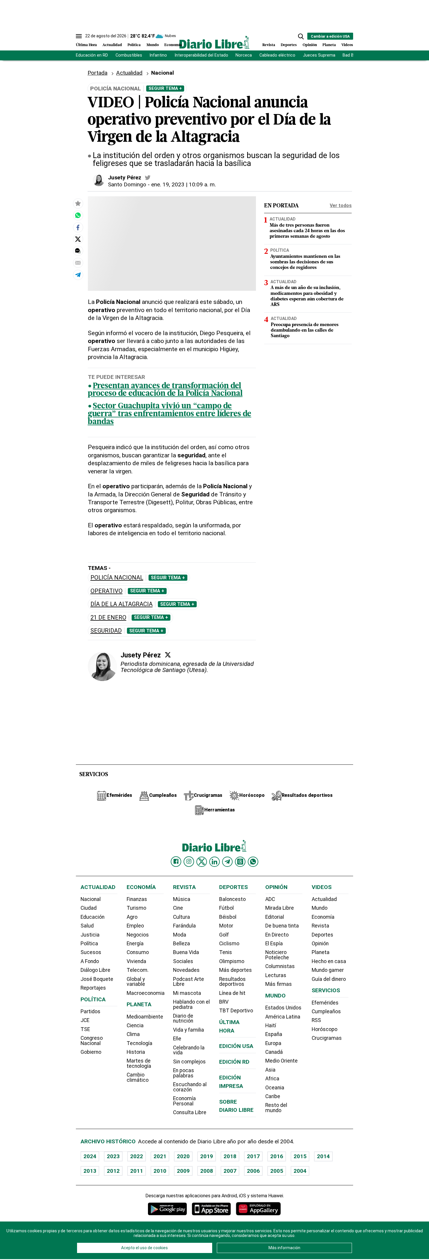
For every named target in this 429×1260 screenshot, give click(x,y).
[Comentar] (78, 251)
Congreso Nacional (92, 1040)
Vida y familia (188, 1030)
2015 (300, 1156)
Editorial (274, 917)
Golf (224, 935)
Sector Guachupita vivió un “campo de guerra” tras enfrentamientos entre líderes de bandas (169, 414)
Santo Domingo (127, 184)
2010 (160, 1171)
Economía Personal (184, 1101)
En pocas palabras (183, 1073)
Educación (92, 917)
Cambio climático (138, 1077)
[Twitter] (168, 654)
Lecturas (275, 975)
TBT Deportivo (236, 1011)
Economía (173, 45)
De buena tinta (282, 926)
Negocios (138, 935)
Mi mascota (187, 993)
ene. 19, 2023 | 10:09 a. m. (183, 184)
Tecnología (139, 1043)
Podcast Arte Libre (188, 981)
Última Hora (86, 45)
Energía (135, 943)
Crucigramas (327, 1038)
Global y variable (136, 981)
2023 (113, 1156)
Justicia (90, 935)
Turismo (136, 908)
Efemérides (325, 1003)
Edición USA (236, 1046)
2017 (253, 1156)
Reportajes (93, 988)
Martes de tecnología (139, 1063)
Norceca (244, 55)
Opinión (310, 45)
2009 (183, 1171)
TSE (85, 1029)
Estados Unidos (283, 1008)
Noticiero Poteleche (277, 954)
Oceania (274, 1088)
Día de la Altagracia (121, 604)
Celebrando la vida (189, 1050)
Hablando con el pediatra (191, 1004)
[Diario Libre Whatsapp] (253, 862)
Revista (268, 45)
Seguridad (106, 631)
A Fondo (90, 961)
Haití (270, 1025)
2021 (160, 1156)
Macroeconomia (146, 993)
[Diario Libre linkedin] (214, 862)
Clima (133, 1034)
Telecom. (138, 970)
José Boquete (97, 979)
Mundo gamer (328, 970)
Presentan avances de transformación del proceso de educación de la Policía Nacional (165, 390)
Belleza (181, 943)
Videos (347, 45)
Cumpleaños (326, 1011)
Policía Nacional (116, 578)
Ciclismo (229, 943)
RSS (316, 1020)
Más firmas (278, 984)
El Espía (274, 943)
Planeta (329, 45)
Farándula (184, 926)
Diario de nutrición (183, 1018)
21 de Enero (108, 618)
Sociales (183, 961)
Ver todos (341, 205)
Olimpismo (231, 961)
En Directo (277, 935)
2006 (253, 1171)
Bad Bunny (353, 55)
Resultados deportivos (232, 981)
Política (134, 45)
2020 (183, 1156)
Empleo (135, 926)
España (273, 1034)
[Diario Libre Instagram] (189, 861)
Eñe (177, 1039)
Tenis (225, 952)
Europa (273, 1043)
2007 (230, 1171)
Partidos (90, 1011)
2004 (300, 1171)
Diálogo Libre (95, 970)
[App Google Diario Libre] (167, 1208)
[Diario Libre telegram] (227, 862)
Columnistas (280, 966)
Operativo (106, 591)
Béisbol (227, 917)
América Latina (282, 1017)
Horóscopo (324, 1029)
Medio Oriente (281, 1061)
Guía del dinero (329, 979)
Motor (226, 926)
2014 (323, 1156)
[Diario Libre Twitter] (201, 862)
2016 (276, 1156)
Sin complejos (189, 1062)
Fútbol (226, 908)
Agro (132, 917)
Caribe (272, 1096)
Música (181, 899)
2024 (89, 1156)
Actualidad (112, 45)
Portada (97, 72)
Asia (270, 1070)
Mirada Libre (279, 908)
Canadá (274, 1052)
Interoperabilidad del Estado (201, 55)
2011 (136, 1171)
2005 (276, 1171)
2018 (230, 1156)
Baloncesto (232, 899)
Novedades (186, 970)
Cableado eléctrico (277, 55)
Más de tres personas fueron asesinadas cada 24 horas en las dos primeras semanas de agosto (307, 231)
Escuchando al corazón (190, 1087)
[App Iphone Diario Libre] (211, 1208)
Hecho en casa (329, 961)
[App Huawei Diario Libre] (258, 1208)
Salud (87, 926)
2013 (89, 1171)
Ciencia (135, 1025)
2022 (136, 1156)
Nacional (162, 72)
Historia (136, 1052)
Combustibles (129, 55)
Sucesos (91, 952)
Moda (179, 935)
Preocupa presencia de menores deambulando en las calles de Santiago (305, 330)
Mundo (153, 45)
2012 (113, 1171)
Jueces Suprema (319, 55)
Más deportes (235, 970)
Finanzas (137, 899)
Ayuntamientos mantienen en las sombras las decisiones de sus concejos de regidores (305, 262)
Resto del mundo (276, 1107)
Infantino (158, 55)
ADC (270, 899)
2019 (206, 1156)
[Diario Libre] (214, 42)
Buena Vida (186, 952)
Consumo (138, 952)
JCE (85, 1020)
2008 (206, 1171)
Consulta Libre (189, 1112)
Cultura (181, 917)
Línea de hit (232, 993)
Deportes (289, 45)
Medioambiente (145, 1017)
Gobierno (91, 1052)
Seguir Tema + (165, 88)
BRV (224, 1002)
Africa (272, 1079)
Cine (178, 908)
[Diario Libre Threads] (240, 862)
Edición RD (234, 1061)
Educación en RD (92, 55)
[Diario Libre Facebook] (176, 861)
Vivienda (136, 961)
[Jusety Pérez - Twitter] (148, 178)
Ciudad (89, 908)
